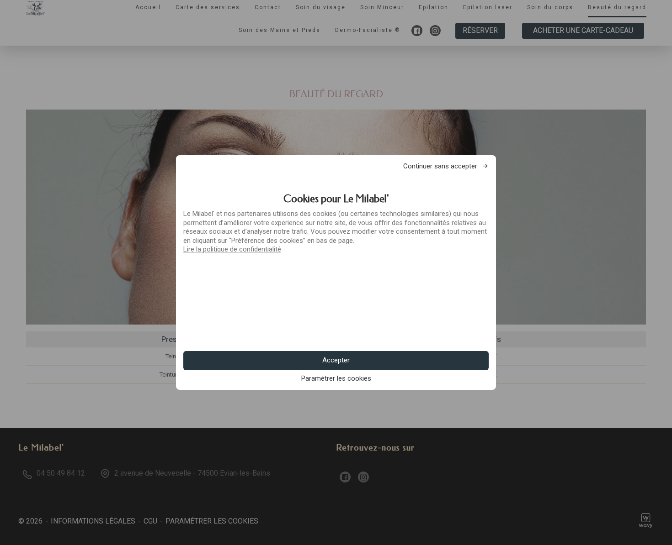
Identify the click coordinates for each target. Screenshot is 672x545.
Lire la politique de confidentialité (232, 249)
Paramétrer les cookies (336, 379)
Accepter (336, 360)
